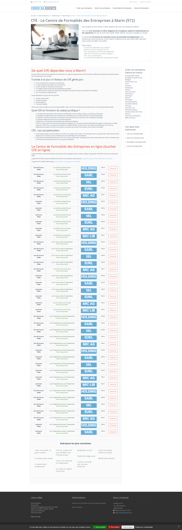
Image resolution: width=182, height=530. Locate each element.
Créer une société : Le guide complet (43, 451)
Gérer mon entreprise (102, 8)
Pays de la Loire (130, 108)
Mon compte (133, 2)
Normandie (128, 100)
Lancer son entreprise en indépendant (64, 462)
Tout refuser (114, 527)
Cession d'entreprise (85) (134, 146)
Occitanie (128, 106)
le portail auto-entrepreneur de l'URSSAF (67, 161)
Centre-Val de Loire (131, 82)
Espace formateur (145, 2)
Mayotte (127, 98)
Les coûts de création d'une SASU (64, 470)
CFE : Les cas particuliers (92, 56)
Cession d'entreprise (141, 8)
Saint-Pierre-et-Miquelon (133, 116)
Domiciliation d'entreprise (122, 8)
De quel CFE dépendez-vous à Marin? (97, 48)
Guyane (127, 90)
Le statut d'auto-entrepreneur (41, 465)
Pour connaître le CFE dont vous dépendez (99, 52)
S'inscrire (113, 168)
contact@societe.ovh (125, 513)
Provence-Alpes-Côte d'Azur (134, 112)
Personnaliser (128, 527)
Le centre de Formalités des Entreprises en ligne (101, 58)
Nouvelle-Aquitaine (131, 102)
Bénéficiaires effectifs (106, 458)
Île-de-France (129, 94)
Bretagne (128, 80)
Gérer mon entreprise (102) (135, 138)
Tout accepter (100, 527)
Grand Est (128, 86)
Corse (127, 84)
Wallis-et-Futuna (130, 118)
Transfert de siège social (86, 456)
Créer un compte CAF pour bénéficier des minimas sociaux (64, 452)
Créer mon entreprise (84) (135, 134)
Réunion (127, 114)
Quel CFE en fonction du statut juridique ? (99, 54)
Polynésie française (131, 110)
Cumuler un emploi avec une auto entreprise (84, 464)
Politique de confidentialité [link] (144, 527)
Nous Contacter (77, 507)
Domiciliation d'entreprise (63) (136, 142)
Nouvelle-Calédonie (131, 104)
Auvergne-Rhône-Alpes (132, 76)
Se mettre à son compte (44, 458)
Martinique (128, 96)
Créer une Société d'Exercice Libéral (105, 451)
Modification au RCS (84, 450)
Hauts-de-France (130, 92)
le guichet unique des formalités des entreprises (97, 158)
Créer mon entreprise (84, 8)
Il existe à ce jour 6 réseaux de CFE (96, 50)
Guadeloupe (129, 88)
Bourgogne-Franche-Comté (133, 78)
